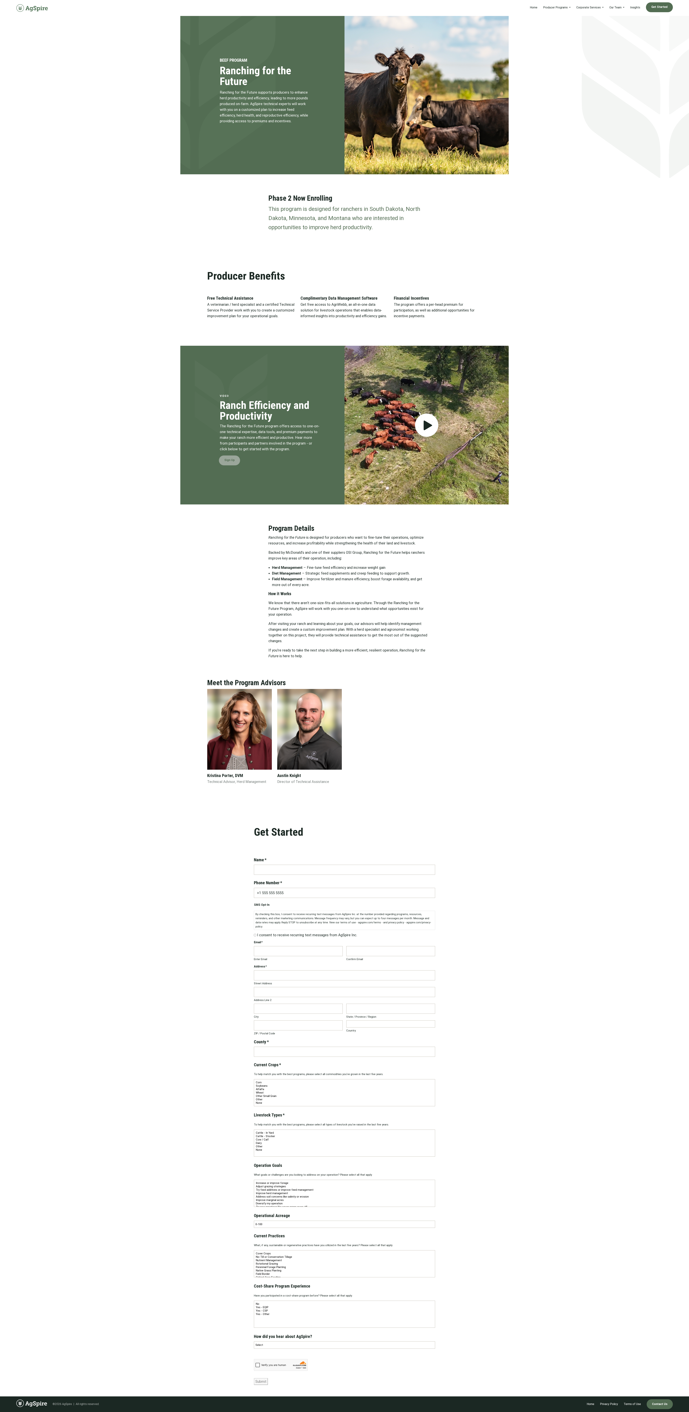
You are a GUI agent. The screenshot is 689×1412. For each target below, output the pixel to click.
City (256, 1016)
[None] (344, 1103)
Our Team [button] (615, 7)
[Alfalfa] (344, 1089)
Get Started (659, 7)
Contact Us (659, 1404)
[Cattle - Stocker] (344, 1136)
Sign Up (229, 460)
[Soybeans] (344, 1086)
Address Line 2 (262, 1000)
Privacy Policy (609, 1404)
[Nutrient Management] (344, 1260)
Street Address (263, 983)
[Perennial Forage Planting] (344, 1267)
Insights (635, 7)
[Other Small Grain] (344, 1096)
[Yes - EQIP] (344, 1307)
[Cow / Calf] (344, 1139)
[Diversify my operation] (344, 1203)
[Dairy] (344, 1143)
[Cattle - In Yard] (344, 1133)
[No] (344, 1304)
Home (533, 7)
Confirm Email (354, 959)
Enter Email (260, 959)
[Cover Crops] (344, 1253)
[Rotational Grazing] (344, 1263)
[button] (426, 425)
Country (351, 1030)
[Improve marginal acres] (344, 1200)
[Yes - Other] (344, 1314)
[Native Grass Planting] (344, 1270)
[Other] (344, 1099)
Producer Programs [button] (555, 7)
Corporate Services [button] (588, 7)
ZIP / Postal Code (264, 1033)
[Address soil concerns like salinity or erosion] (344, 1196)
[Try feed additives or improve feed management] (344, 1190)
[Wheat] (344, 1092)
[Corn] (344, 1082)
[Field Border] (344, 1274)
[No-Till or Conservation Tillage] (344, 1257)
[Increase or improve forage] (344, 1183)
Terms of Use (632, 1404)
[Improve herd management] (344, 1193)
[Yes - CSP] (344, 1310)
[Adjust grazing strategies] (344, 1186)
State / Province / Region (361, 1016)
